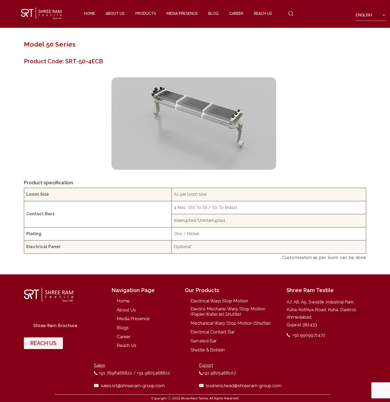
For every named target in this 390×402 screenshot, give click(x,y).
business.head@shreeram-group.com (243, 385)
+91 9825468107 (219, 373)
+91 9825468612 (153, 373)
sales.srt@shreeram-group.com (133, 385)
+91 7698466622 (115, 373)
